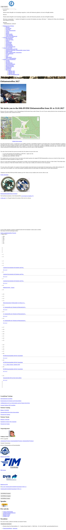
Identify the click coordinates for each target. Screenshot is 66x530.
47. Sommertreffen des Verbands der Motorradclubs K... (14, 308)
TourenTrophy (9, 43)
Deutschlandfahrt (9, 45)
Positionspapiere (9, 51)
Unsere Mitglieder (9, 35)
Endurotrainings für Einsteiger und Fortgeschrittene (11, 400)
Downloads (8, 29)
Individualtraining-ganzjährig (6, 398)
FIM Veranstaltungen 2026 (13, 74)
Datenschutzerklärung (7, 528)
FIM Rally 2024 (11, 72)
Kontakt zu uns (6, 516)
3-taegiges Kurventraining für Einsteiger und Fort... (13, 268)
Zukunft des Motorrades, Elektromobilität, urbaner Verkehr (18, 50)
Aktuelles (8, 60)
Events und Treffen (9, 39)
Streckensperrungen (10, 65)
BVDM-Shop (8, 28)
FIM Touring (8, 69)
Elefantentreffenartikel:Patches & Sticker (9, 193)
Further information (4, 174)
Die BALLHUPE (6, 513)
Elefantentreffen (9, 44)
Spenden (7, 31)
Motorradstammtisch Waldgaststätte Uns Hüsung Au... (14, 302)
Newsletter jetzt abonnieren (6, 523)
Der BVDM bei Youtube (5, 498)
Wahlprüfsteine (9, 57)
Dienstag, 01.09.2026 (5, 419)
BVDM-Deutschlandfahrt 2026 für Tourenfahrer (13, 356)
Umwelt (7, 54)
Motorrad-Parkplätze (10, 66)
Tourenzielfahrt (9, 42)
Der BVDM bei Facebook (5, 493)
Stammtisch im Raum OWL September (8, 421)
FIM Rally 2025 (11, 73)
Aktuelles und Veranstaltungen (9, 59)
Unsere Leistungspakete (8, 511)
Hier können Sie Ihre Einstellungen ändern (9, 230)
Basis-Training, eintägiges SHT (13, 364)
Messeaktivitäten (9, 62)
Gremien (7, 32)
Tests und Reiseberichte (10, 46)
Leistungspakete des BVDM (11, 49)
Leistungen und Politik (7, 47)
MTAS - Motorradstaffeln (11, 58)
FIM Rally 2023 (11, 71)
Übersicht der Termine (5, 423)
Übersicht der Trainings (5, 414)
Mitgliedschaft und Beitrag (8, 25)
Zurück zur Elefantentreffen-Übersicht (8, 233)
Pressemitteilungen (9, 53)
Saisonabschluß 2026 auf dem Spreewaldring (12, 379)
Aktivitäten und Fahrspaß (8, 37)
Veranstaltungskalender (10, 64)
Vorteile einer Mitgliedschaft (11, 36)
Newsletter (8, 61)
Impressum (15, 528)
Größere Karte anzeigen (17, 141)
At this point (3, 198)
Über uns (7, 27)
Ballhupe (7, 40)
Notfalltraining (9, 67)
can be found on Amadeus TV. (27, 195)
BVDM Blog (8, 68)
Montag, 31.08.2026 (5, 410)
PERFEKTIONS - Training (8, 287)
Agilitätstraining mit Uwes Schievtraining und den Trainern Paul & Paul (15, 403)
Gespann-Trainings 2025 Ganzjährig (8, 405)
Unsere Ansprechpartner (11, 30)
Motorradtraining (9, 38)
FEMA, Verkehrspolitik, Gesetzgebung (14, 52)
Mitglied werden (9, 34)
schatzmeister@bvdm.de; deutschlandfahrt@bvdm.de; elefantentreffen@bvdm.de (17, 440)
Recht (7, 56)
